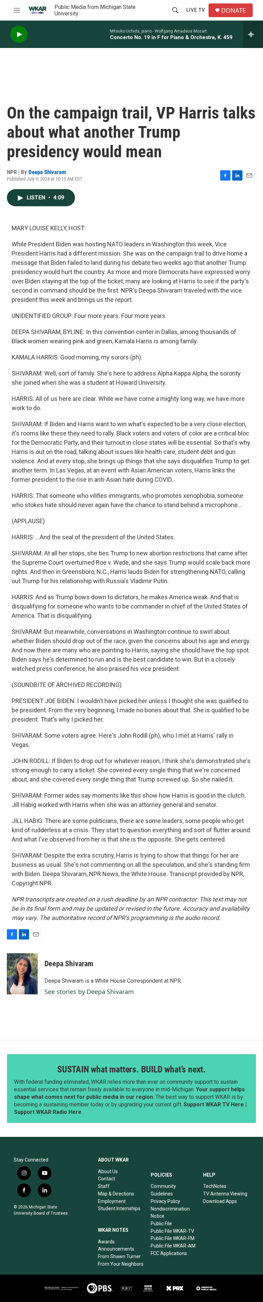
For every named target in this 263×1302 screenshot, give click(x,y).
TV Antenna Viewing (225, 1193)
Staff (104, 1186)
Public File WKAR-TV (172, 1231)
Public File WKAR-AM (173, 1246)
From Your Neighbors (120, 1264)
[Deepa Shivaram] (22, 973)
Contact (106, 1178)
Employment (112, 1201)
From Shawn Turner (119, 1256)
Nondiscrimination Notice (170, 1212)
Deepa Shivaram (47, 172)
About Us (108, 1171)
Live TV (195, 10)
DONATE (233, 10)
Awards (106, 1241)
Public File (161, 1223)
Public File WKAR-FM (173, 1238)
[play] (18, 34)
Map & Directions (116, 1193)
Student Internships (119, 1208)
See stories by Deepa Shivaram (89, 991)
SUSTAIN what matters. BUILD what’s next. (131, 1069)
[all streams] (253, 34)
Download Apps (220, 1201)
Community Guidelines (163, 1189)
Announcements (116, 1249)
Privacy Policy (165, 1201)
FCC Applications (169, 1253)
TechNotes (214, 1186)
